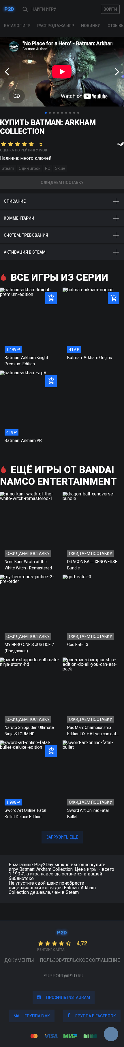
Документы (19, 960)
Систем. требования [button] (26, 235)
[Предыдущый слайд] (7, 71)
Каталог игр (17, 25)
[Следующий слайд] (117, 71)
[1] (46, 113)
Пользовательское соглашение (80, 960)
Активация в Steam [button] (25, 252)
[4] (58, 113)
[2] (50, 113)
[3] (54, 113)
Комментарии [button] (19, 218)
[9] (78, 113)
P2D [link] (9, 9)
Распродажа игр (55, 25)
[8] (74, 113)
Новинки (91, 25)
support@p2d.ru (63, 975)
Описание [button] (15, 201)
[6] (66, 113)
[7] (70, 113)
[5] (62, 113)
